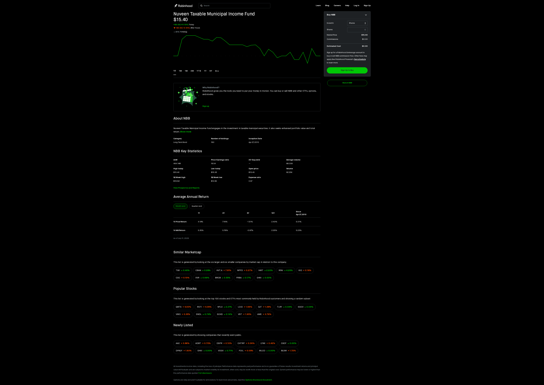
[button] (174, 72)
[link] (318, 5)
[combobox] (236, 5)
